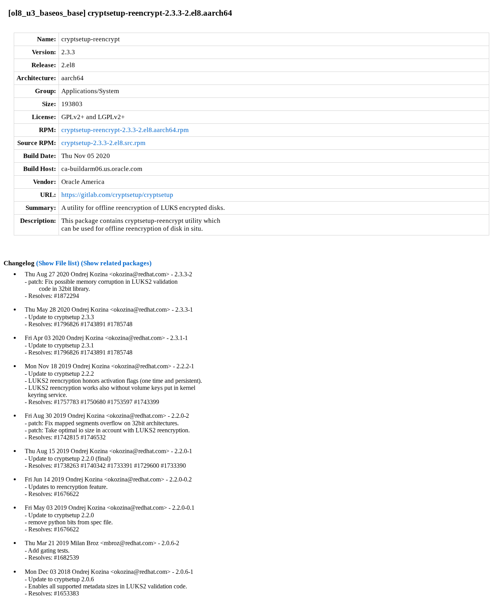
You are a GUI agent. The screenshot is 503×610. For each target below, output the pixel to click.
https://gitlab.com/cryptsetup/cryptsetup (117, 194)
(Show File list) (57, 263)
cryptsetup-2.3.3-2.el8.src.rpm (103, 143)
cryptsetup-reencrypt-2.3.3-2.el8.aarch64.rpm (125, 130)
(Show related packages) (116, 263)
